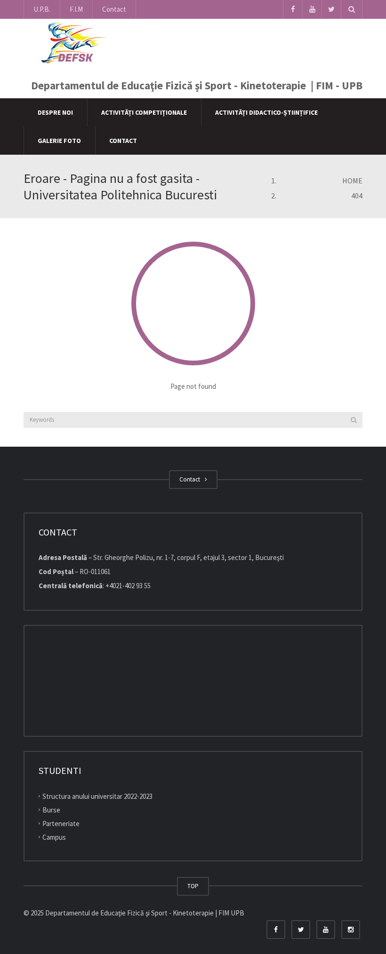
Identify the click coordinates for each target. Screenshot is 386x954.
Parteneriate (61, 823)
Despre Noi (55, 112)
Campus (54, 837)
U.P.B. (41, 9)
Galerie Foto (59, 140)
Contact (114, 9)
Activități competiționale (144, 112)
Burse (51, 809)
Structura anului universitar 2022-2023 (97, 796)
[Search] (353, 420)
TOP (193, 886)
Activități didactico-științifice (266, 112)
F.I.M (76, 9)
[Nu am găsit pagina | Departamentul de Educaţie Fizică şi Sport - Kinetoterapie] (71, 42)
